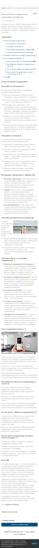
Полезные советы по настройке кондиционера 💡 (20, 55)
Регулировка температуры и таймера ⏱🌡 (20, 49)
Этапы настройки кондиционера (14, 41)
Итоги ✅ (7, 77)
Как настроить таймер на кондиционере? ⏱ (21, 69)
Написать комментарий (19, 524)
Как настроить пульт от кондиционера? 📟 (21, 61)
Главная (3, 8)
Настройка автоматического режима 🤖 (20, 52)
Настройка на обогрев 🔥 (15, 46)
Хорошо (34, 543)
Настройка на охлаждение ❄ (16, 44)
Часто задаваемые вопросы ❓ (14, 58)
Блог (9, 8)
